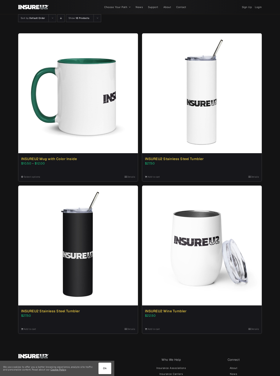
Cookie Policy (58, 369)
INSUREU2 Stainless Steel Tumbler (174, 159)
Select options (32, 176)
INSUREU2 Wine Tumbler (165, 311)
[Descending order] (61, 18)
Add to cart (154, 176)
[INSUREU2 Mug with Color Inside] (78, 93)
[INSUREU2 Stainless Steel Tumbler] (202, 93)
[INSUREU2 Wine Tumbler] (202, 245)
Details (131, 176)
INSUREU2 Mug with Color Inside (49, 159)
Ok (105, 368)
